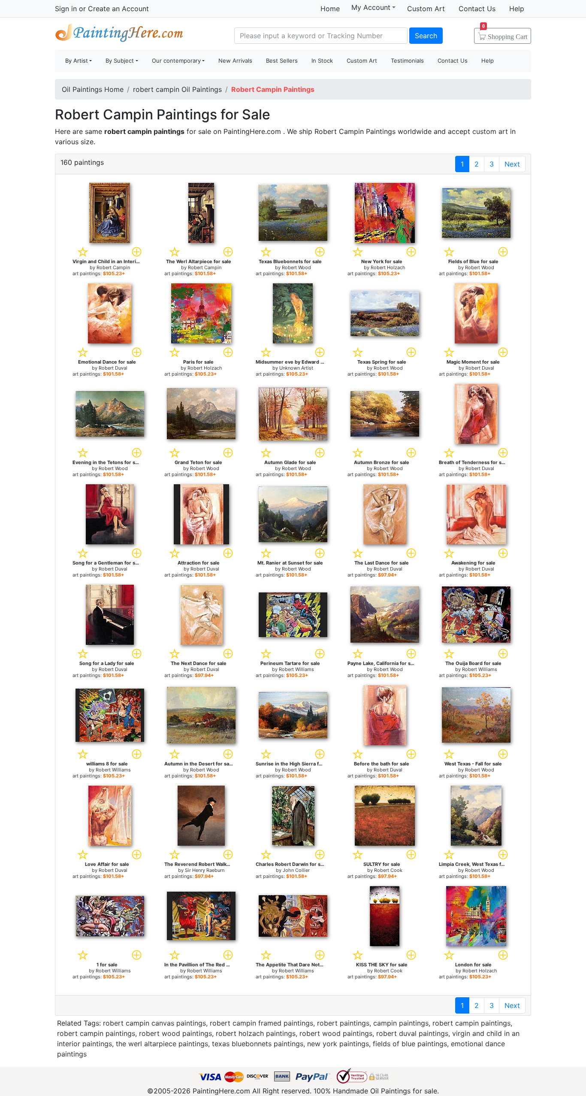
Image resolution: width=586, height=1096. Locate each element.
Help (516, 8)
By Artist (76, 60)
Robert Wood (296, 267)
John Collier (296, 870)
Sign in (66, 8)
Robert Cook (388, 870)
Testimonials (407, 60)
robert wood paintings (175, 1033)
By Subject (120, 60)
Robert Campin (113, 267)
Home (330, 8)
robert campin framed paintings (261, 1023)
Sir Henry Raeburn (204, 870)
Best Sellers (282, 60)
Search (426, 35)
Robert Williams (296, 669)
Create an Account (118, 8)
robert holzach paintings (256, 1033)
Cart (504, 34)
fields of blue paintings (410, 1043)
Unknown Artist (296, 368)
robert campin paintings (471, 1023)
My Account (370, 7)
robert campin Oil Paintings (177, 89)
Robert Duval (113, 368)
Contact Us (477, 8)
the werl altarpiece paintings (162, 1043)
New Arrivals (235, 60)
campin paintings (401, 1023)
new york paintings (338, 1043)
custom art (490, 131)
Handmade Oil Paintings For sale (119, 35)
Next (512, 164)
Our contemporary (176, 60)
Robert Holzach (388, 267)
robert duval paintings (412, 1033)
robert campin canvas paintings (154, 1023)
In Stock (322, 60)
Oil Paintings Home (93, 89)
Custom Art (426, 8)
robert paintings (343, 1023)
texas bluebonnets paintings (257, 1043)
